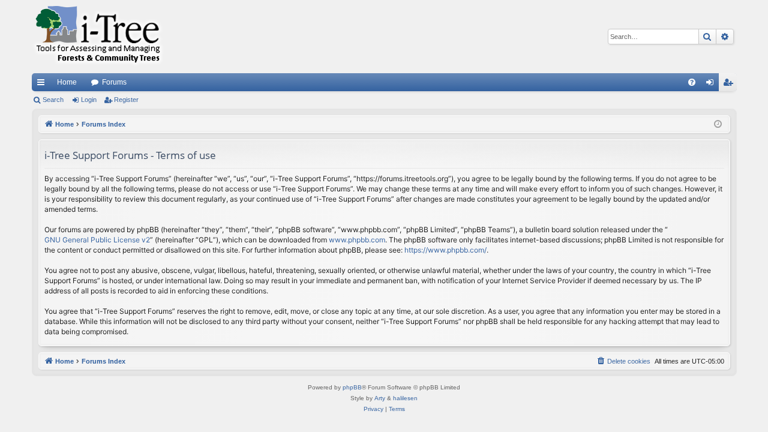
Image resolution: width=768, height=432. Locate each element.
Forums (114, 82)
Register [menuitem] (730, 84)
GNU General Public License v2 (97, 239)
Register (126, 99)
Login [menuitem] (712, 84)
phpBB (352, 387)
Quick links (43, 84)
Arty (379, 398)
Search (53, 99)
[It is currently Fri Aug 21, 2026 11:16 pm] (718, 124)
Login (89, 99)
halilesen (405, 398)
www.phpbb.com (357, 239)
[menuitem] (692, 82)
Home (67, 82)
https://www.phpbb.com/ (445, 249)
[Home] (98, 36)
